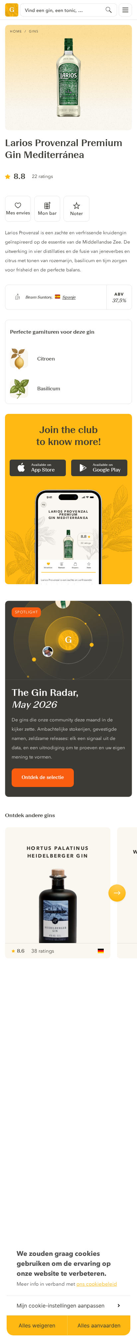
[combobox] (68, 10)
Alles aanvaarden (98, 1325)
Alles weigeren (37, 1325)
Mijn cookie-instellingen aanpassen (60, 1305)
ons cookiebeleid (96, 1284)
